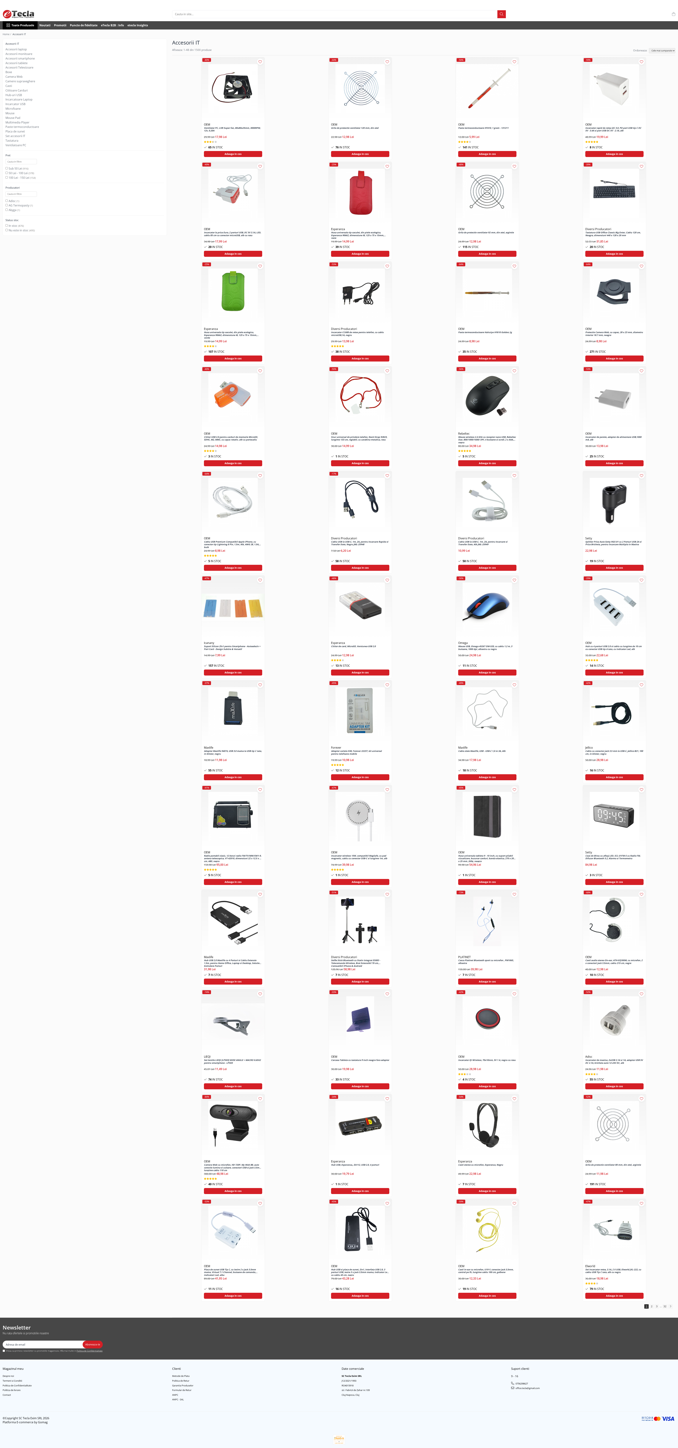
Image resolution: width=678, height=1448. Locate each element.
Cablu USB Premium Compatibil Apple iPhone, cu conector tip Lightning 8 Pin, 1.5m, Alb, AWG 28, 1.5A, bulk (231, 544)
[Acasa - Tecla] (20, 14)
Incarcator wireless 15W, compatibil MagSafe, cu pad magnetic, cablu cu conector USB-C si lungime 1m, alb (359, 857)
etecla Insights (137, 25)
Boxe (8, 72)
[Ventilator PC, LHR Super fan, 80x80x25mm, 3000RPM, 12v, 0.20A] (233, 88)
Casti (8, 86)
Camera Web (14, 77)
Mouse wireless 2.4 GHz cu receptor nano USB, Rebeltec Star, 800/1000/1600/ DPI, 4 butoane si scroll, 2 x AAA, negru (487, 439)
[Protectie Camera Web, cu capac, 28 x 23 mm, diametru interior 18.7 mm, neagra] (614, 293)
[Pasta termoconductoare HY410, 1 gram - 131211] (487, 88)
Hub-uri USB (13, 95)
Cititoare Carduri (16, 90)
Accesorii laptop (16, 49)
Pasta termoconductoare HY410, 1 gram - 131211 (483, 128)
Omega (463, 643)
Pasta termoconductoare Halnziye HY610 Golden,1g (485, 332)
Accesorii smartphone (20, 58)
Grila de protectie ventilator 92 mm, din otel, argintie (486, 232)
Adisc (12, 201)
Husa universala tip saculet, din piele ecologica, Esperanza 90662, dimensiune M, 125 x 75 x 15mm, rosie (357, 235)
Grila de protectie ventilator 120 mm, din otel (355, 128)
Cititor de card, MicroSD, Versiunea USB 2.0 (353, 646)
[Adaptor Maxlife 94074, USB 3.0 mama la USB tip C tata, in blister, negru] (233, 712)
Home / (7, 34)
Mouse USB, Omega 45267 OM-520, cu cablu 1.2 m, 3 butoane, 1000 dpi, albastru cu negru (485, 648)
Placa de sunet (15, 131)
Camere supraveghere (20, 81)
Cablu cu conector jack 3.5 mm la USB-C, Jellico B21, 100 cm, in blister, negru (614, 752)
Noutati (44, 25)
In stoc (13, 226)
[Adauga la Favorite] (260, 62)
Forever (336, 748)
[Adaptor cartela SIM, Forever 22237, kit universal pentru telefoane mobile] (360, 712)
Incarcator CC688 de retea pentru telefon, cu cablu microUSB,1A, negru (357, 334)
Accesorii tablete (16, 63)
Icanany (209, 643)
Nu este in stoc (18, 230)
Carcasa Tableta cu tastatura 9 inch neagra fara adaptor (360, 1060)
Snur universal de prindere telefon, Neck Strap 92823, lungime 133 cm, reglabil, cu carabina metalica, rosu (359, 438)
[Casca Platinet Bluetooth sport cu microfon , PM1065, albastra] (487, 921)
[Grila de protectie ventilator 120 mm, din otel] (360, 88)
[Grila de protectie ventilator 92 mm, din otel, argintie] (487, 193)
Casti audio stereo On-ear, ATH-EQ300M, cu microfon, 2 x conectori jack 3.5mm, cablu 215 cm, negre (614, 962)
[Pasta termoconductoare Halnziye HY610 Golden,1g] (487, 293)
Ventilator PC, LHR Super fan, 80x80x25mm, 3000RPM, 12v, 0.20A (232, 129)
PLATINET (464, 957)
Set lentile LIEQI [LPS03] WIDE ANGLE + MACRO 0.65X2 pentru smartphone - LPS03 (232, 1061)
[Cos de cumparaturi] (673, 14)
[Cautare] (501, 14)
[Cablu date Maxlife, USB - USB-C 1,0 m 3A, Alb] (487, 712)
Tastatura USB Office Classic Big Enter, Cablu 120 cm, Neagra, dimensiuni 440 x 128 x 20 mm (613, 234)
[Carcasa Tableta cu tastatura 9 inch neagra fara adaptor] (360, 1021)
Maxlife (208, 748)
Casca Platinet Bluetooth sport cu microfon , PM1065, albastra (486, 962)
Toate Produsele (22, 25)
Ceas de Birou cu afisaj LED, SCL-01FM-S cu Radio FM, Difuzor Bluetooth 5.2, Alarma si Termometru (612, 857)
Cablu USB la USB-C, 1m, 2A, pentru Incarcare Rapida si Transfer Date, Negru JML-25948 (359, 543)
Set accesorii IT (15, 136)
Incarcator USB (15, 104)
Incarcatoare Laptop (18, 99)
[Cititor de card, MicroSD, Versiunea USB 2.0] (360, 607)
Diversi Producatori (598, 229)
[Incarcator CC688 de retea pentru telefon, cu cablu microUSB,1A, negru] (360, 293)
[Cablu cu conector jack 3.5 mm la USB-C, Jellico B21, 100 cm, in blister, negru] (614, 712)
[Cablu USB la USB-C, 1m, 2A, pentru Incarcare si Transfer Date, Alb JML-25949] (487, 502)
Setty (588, 538)
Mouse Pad (12, 118)
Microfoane (13, 109)
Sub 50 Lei (15, 168)
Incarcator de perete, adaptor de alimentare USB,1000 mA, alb (613, 438)
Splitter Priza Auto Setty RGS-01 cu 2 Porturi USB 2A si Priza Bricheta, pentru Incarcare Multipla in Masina (613, 543)
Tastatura (11, 141)
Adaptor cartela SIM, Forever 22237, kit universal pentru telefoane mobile (356, 752)
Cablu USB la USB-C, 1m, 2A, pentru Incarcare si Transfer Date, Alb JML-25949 (482, 543)
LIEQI (207, 1057)
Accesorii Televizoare (19, 67)
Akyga (12, 210)
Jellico (589, 748)
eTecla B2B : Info (112, 25)
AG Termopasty (19, 205)
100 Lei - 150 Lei (19, 178)
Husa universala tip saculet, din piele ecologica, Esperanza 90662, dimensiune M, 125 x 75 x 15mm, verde (230, 335)
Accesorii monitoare (18, 54)
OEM (207, 124)
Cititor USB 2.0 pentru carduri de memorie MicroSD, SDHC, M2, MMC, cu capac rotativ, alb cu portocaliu (231, 438)
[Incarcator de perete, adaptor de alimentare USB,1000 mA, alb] (614, 398)
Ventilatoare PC (15, 145)
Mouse (9, 113)
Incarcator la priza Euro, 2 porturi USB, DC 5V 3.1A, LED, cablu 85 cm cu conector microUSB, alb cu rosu (232, 234)
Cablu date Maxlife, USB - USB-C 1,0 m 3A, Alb (481, 751)
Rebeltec (464, 434)
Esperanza (338, 229)
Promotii (60, 25)
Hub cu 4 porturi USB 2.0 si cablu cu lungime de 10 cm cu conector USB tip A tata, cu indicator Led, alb (613, 648)
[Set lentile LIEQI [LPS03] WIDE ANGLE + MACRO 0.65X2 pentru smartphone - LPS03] (233, 1021)
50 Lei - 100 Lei (18, 173)
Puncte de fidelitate (83, 25)
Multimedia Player (17, 122)
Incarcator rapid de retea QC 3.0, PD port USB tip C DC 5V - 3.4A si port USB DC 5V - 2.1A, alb (613, 129)
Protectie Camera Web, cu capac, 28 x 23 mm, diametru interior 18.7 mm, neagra (614, 334)
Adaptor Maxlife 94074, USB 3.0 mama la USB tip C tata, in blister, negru (233, 752)
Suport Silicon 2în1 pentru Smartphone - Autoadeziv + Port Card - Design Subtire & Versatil (232, 648)
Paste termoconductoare (22, 127)
